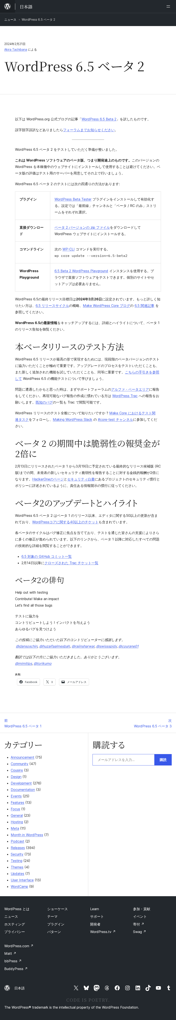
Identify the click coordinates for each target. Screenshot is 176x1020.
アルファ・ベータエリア (130, 389)
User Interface (22, 880)
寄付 (138, 924)
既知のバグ (44, 402)
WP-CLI (68, 249)
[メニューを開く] (169, 6)
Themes (17, 867)
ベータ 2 (62, 227)
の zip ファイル (98, 227)
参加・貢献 (141, 909)
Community (19, 764)
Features (17, 802)
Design (16, 777)
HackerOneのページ (48, 479)
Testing (16, 861)
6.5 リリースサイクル (52, 305)
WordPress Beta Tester (73, 199)
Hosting (17, 822)
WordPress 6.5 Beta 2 (99, 119)
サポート (97, 916)
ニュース (10, 19)
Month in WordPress (27, 835)
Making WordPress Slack (72, 419)
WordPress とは (16, 909)
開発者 (95, 924)
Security (17, 854)
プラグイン (55, 924)
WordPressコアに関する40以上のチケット (65, 522)
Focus (15, 809)
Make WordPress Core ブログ (106, 305)
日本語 (19, 988)
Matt (10, 953)
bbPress (13, 961)
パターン (54, 932)
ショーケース (57, 909)
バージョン (77, 227)
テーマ (52, 916)
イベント (140, 916)
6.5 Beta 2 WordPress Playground (81, 271)
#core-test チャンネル (115, 419)
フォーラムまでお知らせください (89, 130)
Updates (17, 873)
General (17, 815)
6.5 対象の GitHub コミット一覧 (46, 556)
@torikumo (43, 663)
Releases (18, 848)
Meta (15, 828)
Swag (139, 932)
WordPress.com (18, 946)
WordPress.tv (103, 932)
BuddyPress (16, 969)
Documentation (23, 789)
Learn (94, 909)
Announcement (22, 757)
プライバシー (14, 932)
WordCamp (19, 886)
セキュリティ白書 (81, 479)
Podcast (17, 841)
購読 (163, 760)
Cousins (17, 770)
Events (16, 796)
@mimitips (23, 663)
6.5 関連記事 (144, 305)
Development (21, 783)
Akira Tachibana (15, 49)
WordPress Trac (125, 396)
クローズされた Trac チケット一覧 (71, 563)
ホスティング (14, 924)
